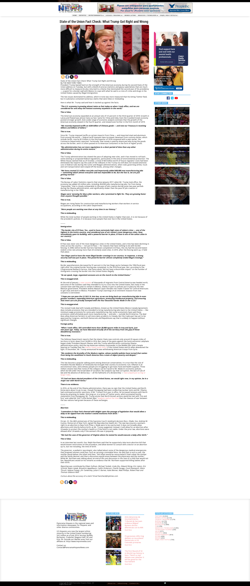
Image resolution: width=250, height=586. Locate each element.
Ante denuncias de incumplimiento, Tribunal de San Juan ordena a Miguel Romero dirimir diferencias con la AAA (134, 522)
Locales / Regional (113, 15)
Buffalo (158, 521)
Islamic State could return (96, 347)
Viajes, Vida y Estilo (168, 15)
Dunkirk (158, 523)
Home (75, 15)
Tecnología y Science (163, 530)
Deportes (82, 15)
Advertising (73, 1)
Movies (158, 538)
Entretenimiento (95, 15)
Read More (128, 530)
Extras (157, 536)
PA (156, 526)
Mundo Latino (130, 15)
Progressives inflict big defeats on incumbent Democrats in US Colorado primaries (134, 539)
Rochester (159, 524)
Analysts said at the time (108, 398)
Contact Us (84, 1)
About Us (62, 1)
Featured (159, 516)
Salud (157, 531)
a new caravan (85, 282)
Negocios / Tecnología (147, 15)
